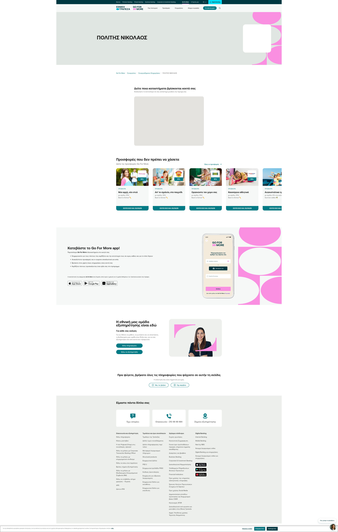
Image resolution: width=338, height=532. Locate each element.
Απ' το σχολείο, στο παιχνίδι (168, 192)
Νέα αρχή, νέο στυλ (128, 192)
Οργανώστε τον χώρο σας (204, 192)
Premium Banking (127, 2)
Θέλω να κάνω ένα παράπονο (126, 463)
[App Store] (75, 282)
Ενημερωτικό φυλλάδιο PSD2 (153, 468)
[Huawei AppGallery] (110, 282)
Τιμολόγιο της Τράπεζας (151, 437)
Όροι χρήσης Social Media (178, 490)
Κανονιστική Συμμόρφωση (178, 441)
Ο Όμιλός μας (195, 2)
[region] (169, 529)
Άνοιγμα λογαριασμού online (205, 448)
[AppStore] (202, 465)
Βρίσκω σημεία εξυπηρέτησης (127, 467)
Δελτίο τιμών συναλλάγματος (153, 441)
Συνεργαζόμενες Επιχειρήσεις (149, 73)
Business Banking (150, 2)
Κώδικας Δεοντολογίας (151, 472)
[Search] (220, 8)
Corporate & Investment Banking (166, 2)
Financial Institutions (176, 474)
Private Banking (138, 2)
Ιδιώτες (118, 2)
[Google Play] (92, 282)
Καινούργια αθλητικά (238, 192)
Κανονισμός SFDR (175, 503)
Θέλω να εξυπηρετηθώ (129, 352)
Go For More (185, 2)
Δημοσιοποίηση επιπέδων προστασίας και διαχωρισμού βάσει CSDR (179, 496)
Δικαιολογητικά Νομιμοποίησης (180, 464)
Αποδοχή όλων (272, 528)
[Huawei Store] (202, 474)
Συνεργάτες (131, 73)
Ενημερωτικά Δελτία (150, 460)
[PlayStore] (202, 469)
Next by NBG (199, 444)
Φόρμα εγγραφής (193, 8)
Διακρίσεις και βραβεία (177, 453)
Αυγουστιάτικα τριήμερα (277, 192)
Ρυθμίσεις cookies (247, 528)
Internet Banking (201, 437)
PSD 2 (145, 464)
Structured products (150, 457)
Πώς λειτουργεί (152, 8)
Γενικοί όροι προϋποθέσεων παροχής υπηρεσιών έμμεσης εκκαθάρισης (179, 447)
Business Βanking (175, 457)
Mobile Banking (200, 441)
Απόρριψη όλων (259, 528)
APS (117, 485)
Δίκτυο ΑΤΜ (120, 489)
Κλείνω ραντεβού (122, 441)
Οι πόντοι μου (210, 8)
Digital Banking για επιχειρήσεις (206, 452)
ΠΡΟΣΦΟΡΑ (122, 189)
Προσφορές (166, 8)
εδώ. (112, 528)
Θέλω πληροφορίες (123, 437)
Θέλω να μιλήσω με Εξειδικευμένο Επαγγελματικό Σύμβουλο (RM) (126, 473)
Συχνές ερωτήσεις (175, 437)
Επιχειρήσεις (179, 8)
